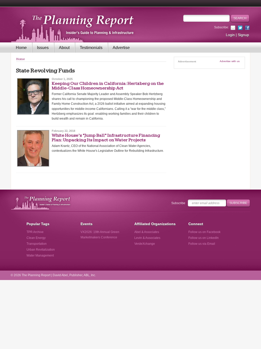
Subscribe (178, 203)
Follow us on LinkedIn (203, 238)
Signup (243, 35)
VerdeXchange (144, 244)
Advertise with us (230, 61)
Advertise (121, 47)
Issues (43, 47)
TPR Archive (35, 232)
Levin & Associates (147, 238)
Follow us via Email (201, 244)
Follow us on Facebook (204, 232)
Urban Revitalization (41, 249)
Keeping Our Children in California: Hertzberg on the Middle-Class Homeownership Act (108, 86)
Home (21, 47)
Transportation (37, 244)
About (64, 47)
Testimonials (91, 47)
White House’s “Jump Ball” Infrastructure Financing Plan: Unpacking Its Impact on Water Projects (106, 138)
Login (230, 35)
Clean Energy (36, 238)
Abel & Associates (146, 232)
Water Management (40, 255)
